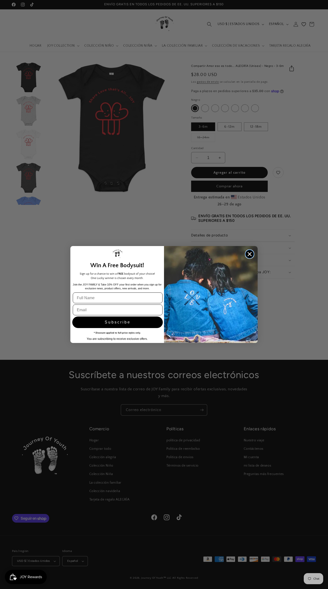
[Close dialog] (249, 254)
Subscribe (118, 322)
